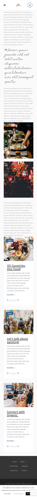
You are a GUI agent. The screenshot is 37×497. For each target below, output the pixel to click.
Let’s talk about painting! (17, 340)
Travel (10, 240)
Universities (13, 466)
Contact (24, 470)
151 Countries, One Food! (16, 267)
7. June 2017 (12, 300)
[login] (30, 5)
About (22, 462)
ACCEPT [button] (29, 493)
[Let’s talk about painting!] (18, 322)
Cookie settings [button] (18, 494)
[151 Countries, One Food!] (18, 249)
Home (15, 462)
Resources (14, 470)
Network (25, 466)
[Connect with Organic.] (18, 395)
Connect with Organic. (16, 413)
